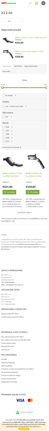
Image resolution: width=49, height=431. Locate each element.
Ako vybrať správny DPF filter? (12, 337)
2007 (9, 130)
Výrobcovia (5, 350)
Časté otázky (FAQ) (8, 343)
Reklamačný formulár (9, 382)
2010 (9, 141)
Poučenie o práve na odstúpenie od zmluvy (17, 369)
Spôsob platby (6, 366)
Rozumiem (24, 429)
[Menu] (43, 3)
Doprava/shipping (8, 362)
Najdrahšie (18, 66)
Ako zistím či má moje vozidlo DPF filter (16, 340)
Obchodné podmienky (9, 372)
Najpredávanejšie (31, 66)
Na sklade (11, 95)
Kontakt (4, 359)
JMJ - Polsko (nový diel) (16, 106)
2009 (9, 138)
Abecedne (6, 71)
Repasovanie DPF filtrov (10, 314)
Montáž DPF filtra (7, 346)
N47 (9, 117)
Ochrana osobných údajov (11, 375)
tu (40, 427)
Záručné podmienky (8, 379)
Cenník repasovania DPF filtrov (12, 317)
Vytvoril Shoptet (27, 412)
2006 (9, 127)
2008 (9, 134)
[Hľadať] (30, 3)
